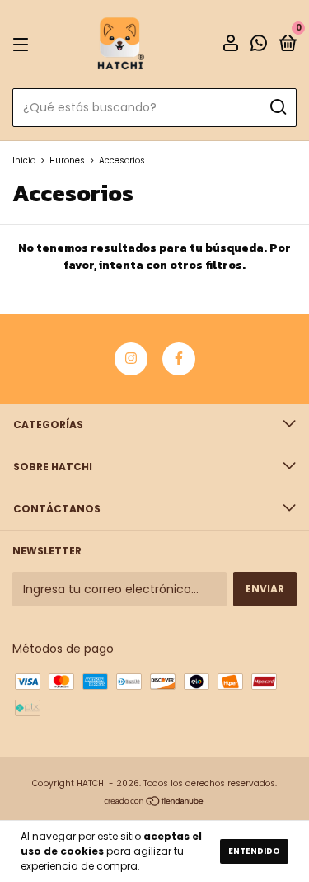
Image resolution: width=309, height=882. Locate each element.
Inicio (23, 160)
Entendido (254, 851)
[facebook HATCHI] (178, 358)
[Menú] (23, 44)
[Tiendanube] (154, 803)
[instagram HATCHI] (131, 358)
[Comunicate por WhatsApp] (259, 45)
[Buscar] (277, 107)
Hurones (67, 160)
